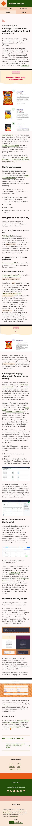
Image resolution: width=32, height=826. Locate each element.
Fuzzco (7, 705)
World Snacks (7, 135)
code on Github (23, 720)
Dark (20, 822)
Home (11, 764)
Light (16, 822)
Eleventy (5, 811)
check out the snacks (12, 722)
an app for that (14, 572)
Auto (11, 822)
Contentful (25, 65)
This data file (7, 236)
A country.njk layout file (11, 275)
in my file (11, 294)
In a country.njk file (9, 263)
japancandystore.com (10, 145)
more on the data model (15, 176)
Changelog (14, 816)
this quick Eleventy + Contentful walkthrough (15, 158)
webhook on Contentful (14, 411)
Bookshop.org (7, 813)
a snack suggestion (16, 727)
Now (19, 769)
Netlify (21, 811)
